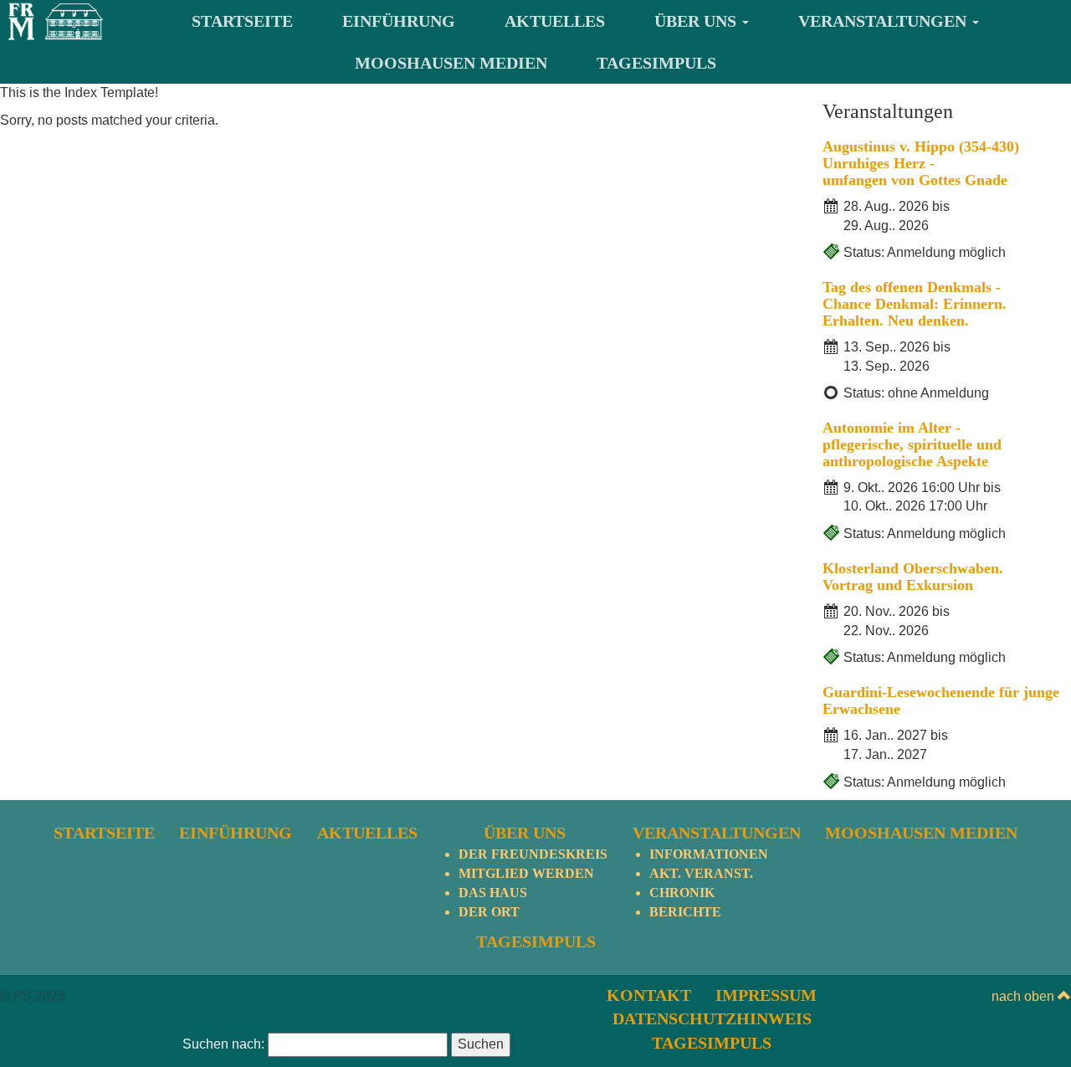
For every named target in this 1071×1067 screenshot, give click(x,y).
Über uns (697, 21)
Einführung (398, 21)
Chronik (682, 892)
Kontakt (649, 995)
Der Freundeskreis (533, 854)
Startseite (242, 21)
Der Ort (489, 912)
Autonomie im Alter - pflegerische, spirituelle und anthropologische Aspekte (912, 444)
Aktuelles (555, 21)
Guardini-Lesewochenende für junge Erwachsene (940, 700)
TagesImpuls (656, 63)
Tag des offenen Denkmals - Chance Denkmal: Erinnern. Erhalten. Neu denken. (914, 304)
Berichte (685, 912)
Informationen (708, 854)
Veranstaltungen (884, 21)
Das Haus (493, 892)
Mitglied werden (526, 873)
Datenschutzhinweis (712, 1018)
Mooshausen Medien (451, 63)
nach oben (1025, 996)
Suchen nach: (223, 1044)
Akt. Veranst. (701, 873)
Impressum (766, 995)
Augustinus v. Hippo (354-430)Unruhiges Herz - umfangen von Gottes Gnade (920, 163)
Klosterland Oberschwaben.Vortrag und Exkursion (912, 576)
